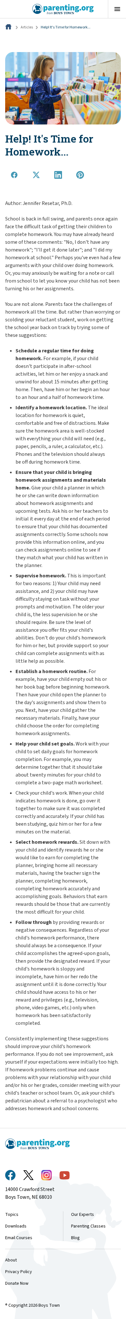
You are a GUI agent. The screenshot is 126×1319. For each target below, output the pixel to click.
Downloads (15, 1226)
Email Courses (18, 1238)
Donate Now (16, 1283)
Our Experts (82, 1214)
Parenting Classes (88, 1226)
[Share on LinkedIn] (58, 175)
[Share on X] (36, 175)
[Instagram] (46, 1175)
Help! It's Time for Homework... (65, 27)
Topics (11, 1214)
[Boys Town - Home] (63, 9)
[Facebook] (10, 1175)
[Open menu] (117, 9)
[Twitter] (28, 1175)
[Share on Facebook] (14, 175)
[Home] (9, 27)
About (11, 1260)
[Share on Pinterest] (80, 175)
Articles (27, 27)
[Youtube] (64, 1175)
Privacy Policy (18, 1272)
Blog (75, 1238)
